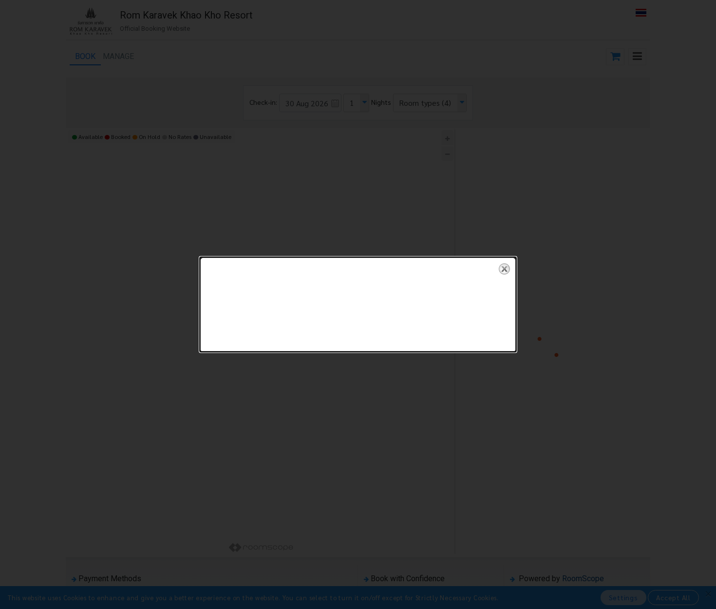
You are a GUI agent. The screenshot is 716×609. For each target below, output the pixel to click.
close (504, 269)
